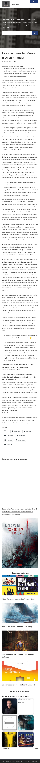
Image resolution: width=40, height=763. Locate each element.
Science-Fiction (18, 66)
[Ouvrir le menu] (36, 5)
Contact (34, 1)
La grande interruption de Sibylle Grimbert (18, 685)
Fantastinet (15, 5)
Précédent (5, 748)
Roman (11, 66)
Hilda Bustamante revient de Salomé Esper (18, 599)
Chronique (5, 66)
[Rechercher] (35, 33)
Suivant (35, 748)
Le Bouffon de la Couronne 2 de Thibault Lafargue (18, 656)
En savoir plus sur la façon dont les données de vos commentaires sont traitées (20, 511)
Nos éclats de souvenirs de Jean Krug (17, 627)
